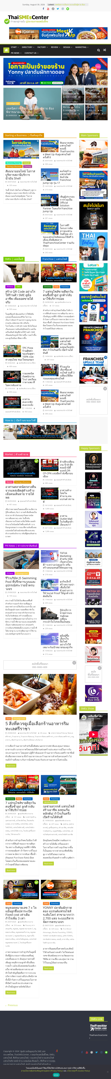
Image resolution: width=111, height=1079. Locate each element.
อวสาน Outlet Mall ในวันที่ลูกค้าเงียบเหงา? (66, 520)
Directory (27, 47)
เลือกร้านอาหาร (16, 740)
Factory (41, 47)
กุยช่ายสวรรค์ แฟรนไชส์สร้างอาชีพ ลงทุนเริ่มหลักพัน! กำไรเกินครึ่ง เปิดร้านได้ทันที (58, 811)
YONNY (69, 932)
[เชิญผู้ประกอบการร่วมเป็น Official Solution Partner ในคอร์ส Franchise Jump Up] (49, 195)
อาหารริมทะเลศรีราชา (62, 736)
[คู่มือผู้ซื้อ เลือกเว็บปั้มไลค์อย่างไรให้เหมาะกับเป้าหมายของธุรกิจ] (49, 634)
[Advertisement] (93, 430)
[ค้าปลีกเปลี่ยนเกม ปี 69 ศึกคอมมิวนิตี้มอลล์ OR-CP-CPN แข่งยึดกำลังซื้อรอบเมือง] (49, 460)
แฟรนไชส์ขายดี (18, 827)
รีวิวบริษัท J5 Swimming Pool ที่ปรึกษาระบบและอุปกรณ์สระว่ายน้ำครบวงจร (21, 583)
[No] (107, 1071)
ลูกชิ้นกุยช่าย (53, 827)
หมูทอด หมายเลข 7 (26, 929)
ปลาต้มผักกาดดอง (49, 939)
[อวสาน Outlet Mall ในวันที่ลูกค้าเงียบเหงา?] (49, 514)
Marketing (80, 47)
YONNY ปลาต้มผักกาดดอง (52, 936)
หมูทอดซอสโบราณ (22, 932)
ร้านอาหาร (16, 736)
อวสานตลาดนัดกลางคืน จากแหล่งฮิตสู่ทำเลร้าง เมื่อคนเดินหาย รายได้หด (20, 492)
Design (66, 47)
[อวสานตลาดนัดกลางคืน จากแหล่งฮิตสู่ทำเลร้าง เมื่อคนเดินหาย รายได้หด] (21, 460)
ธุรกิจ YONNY (67, 936)
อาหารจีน (65, 939)
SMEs (19, 286)
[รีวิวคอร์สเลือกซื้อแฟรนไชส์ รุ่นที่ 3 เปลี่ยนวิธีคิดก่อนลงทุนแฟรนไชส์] (49, 365)
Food (56, 286)
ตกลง (56, 1075)
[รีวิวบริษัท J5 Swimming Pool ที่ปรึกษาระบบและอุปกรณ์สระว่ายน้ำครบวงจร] (21, 551)
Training (28, 166)
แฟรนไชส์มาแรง (16, 831)
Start (14, 47)
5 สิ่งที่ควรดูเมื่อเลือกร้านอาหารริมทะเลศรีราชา (96, 88)
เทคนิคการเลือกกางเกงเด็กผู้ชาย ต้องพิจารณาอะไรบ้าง (73, 104)
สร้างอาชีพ (62, 827)
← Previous (11, 1005)
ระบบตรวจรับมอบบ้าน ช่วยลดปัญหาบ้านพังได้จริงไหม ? (73, 88)
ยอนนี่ (59, 939)
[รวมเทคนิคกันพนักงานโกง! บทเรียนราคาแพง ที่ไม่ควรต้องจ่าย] (12, 372)
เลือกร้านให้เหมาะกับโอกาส (33, 740)
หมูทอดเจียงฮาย (20, 936)
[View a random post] (105, 50)
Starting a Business (14, 166)
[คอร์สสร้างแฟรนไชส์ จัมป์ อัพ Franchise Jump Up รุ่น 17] (49, 169)
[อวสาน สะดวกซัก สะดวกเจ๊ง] (12, 397)
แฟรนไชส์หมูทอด (22, 939)
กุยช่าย (65, 824)
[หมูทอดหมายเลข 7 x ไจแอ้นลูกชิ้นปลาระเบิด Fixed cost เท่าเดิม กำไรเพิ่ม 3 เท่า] (21, 881)
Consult (26, 163)
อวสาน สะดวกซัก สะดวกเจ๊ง (27, 402)
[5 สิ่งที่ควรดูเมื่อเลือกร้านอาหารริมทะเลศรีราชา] (40, 675)
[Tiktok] (53, 8)
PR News (15, 53)
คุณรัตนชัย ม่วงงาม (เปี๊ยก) (27, 363)
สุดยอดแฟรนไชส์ (50, 802)
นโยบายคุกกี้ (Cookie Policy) (78, 1071)
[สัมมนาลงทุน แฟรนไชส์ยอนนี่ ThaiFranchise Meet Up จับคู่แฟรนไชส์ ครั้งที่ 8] (49, 141)
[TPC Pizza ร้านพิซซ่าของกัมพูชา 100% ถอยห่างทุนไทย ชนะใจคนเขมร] (12, 346)
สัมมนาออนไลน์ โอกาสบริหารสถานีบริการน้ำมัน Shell (20, 174)
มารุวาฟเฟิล (15, 824)
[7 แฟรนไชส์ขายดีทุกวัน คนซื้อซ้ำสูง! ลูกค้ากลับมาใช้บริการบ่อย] (59, 265)
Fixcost (28, 925)
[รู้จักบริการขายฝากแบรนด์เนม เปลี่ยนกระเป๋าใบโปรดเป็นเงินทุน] (49, 608)
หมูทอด (15, 929)
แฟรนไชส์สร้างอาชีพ (65, 834)
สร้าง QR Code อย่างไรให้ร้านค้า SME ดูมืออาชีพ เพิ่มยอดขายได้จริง (20, 296)
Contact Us (30, 53)
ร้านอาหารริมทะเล (27, 736)
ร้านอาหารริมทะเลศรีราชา (44, 736)
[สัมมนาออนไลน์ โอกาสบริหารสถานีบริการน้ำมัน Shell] (21, 141)
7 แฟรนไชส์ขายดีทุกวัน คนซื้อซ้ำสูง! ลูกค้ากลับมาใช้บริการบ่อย (58, 295)
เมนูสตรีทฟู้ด (57, 831)
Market (9, 482)
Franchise (65, 286)
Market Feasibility (58, 932)
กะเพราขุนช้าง (30, 817)
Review (54, 47)
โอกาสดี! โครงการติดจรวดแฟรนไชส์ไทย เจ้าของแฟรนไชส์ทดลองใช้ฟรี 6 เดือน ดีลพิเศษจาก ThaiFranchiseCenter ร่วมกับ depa (58, 235)
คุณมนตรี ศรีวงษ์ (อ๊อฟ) (12, 412)
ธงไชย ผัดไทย (21, 820)
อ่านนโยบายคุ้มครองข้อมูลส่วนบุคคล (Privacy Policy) (42, 1071)
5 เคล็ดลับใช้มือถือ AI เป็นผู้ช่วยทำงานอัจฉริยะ (30, 110)
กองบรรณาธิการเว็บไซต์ (29, 115)
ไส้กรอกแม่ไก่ (15, 834)
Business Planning (13, 163)
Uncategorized (13, 103)
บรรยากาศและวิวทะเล (59, 733)
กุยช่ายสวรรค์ (10, 820)
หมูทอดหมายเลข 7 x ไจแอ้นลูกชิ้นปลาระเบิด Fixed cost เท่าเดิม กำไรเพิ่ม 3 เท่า (21, 912)
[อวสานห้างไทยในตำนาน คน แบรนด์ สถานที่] (49, 489)
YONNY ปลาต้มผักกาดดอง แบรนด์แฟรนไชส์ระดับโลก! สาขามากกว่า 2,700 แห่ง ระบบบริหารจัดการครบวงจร (58, 914)
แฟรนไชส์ (23, 824)
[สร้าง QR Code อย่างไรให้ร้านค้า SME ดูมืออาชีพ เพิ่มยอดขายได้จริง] (21, 265)
